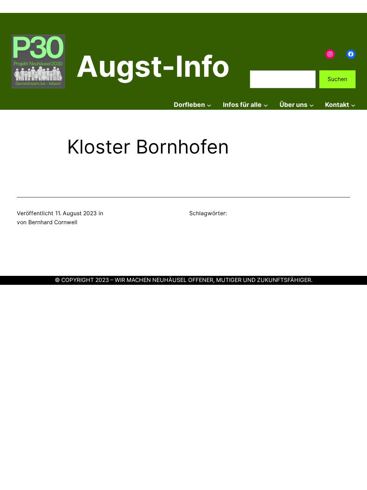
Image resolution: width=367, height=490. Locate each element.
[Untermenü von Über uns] (311, 105)
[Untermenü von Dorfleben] (209, 105)
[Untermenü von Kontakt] (353, 105)
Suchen (337, 79)
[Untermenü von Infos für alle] (265, 105)
